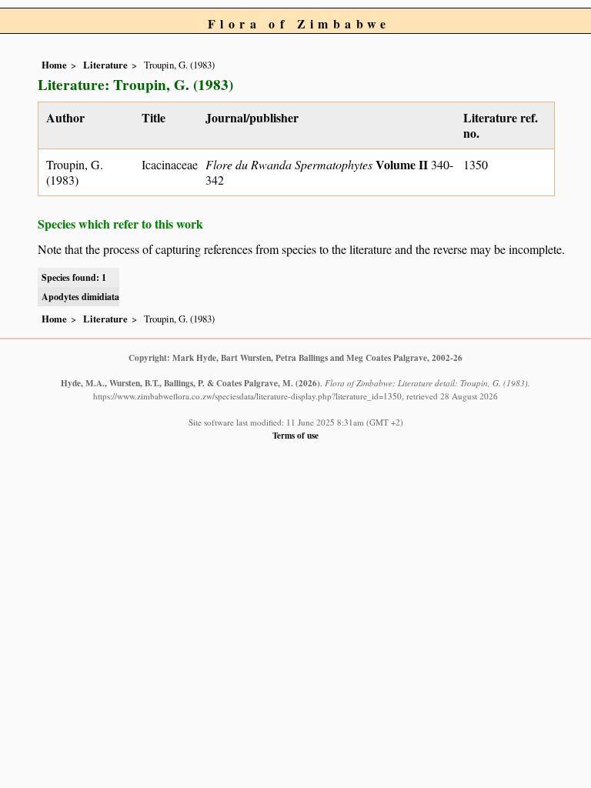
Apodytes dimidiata (80, 296)
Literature (105, 65)
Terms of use (295, 435)
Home (54, 65)
